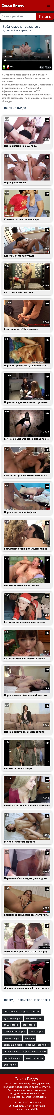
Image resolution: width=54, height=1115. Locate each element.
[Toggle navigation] (48, 5)
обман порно (11, 1024)
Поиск (45, 16)
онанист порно (12, 1038)
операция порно (13, 1044)
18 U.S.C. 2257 (20, 1102)
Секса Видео (13, 5)
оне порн (30, 1038)
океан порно (36, 1031)
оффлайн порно (12, 1058)
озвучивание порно (14, 1031)
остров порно (11, 1051)
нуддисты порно (30, 1011)
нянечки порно (33, 1018)
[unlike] (7, 66)
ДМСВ (34, 1109)
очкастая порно (34, 1058)
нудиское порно (12, 1018)
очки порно (10, 1064)
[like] (4, 66)
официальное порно (34, 1051)
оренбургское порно (37, 1044)
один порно (29, 1024)
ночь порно (10, 1011)
